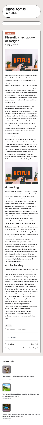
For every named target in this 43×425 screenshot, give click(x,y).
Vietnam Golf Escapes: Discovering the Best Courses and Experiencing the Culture (21, 395)
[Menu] (8, 17)
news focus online (16, 11)
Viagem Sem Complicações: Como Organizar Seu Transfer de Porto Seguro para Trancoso (21, 415)
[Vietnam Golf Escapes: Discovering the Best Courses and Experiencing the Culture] (6, 387)
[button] (11, 337)
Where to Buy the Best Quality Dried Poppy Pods (18, 376)
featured (8, 325)
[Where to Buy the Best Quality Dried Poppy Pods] (6, 369)
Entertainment (10, 33)
